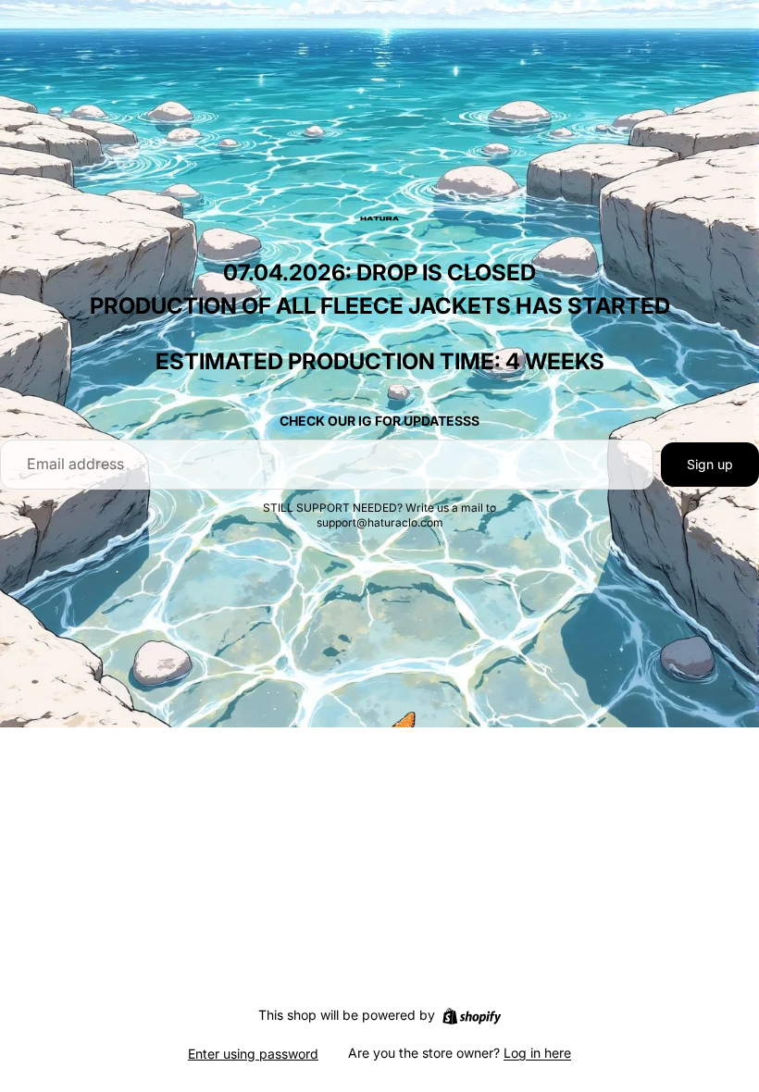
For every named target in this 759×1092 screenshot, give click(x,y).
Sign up (710, 464)
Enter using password (253, 1053)
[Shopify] (471, 1016)
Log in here (537, 1053)
